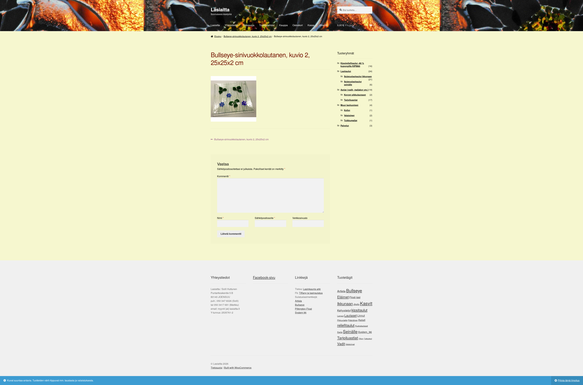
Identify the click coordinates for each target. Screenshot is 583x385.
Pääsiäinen (353, 320)
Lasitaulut (346, 71)
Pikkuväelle (342, 320)
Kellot (347, 110)
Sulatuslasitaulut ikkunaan (358, 76)
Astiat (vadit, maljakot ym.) (354, 89)
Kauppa (283, 25)
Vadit (341, 343)
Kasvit (366, 303)
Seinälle (350, 331)
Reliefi (361, 320)
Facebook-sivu (264, 277)
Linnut (361, 315)
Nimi (220, 218)
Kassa (311, 25)
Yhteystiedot (231, 25)
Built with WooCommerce (237, 367)
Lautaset (350, 315)
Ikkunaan (345, 303)
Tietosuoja (248, 25)
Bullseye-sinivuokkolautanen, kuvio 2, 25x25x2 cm (248, 36)
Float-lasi (354, 297)
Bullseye (299, 305)
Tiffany (361, 338)
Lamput (340, 315)
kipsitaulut (359, 310)
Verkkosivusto (299, 218)
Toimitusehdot (266, 25)
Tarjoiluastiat (351, 99)
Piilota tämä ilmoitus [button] (569, 380)
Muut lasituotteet (349, 105)
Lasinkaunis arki (312, 289)
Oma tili (323, 25)
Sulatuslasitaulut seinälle (353, 83)
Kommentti (223, 176)
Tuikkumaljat (350, 120)
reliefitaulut (346, 325)
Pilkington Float (303, 308)
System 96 (300, 312)
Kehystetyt (344, 310)
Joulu (356, 304)
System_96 (365, 332)
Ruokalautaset (361, 325)
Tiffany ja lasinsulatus (311, 293)
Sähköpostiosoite (265, 218)
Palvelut (345, 125)
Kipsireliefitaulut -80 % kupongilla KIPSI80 (352, 65)
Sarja (339, 332)
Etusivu (217, 36)
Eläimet (343, 296)
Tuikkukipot (368, 338)
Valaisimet (349, 115)
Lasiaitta (220, 9)
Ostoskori (298, 25)
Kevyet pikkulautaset (355, 94)
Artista (298, 301)
